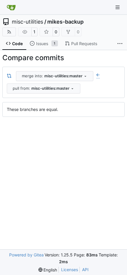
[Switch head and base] (9, 76)
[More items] (120, 43)
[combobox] (54, 76)
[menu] (47, 269)
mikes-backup (65, 22)
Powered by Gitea (26, 254)
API (85, 269)
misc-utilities (27, 22)
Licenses (69, 269)
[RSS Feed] (9, 31)
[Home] (11, 7)
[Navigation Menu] (118, 7)
